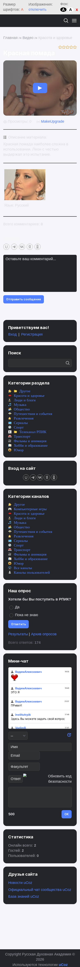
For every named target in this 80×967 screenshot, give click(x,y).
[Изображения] (24, 184)
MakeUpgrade (52, 121)
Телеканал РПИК (32, 432)
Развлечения (23, 418)
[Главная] (7, 20)
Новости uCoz (20, 883)
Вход (12, 334)
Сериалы (21, 423)
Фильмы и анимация (30, 441)
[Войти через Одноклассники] (37, 247)
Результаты (18, 634)
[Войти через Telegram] (14, 247)
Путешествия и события (33, 414)
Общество (22, 409)
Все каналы (23, 568)
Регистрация (32, 334)
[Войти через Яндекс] (30, 247)
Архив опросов (44, 634)
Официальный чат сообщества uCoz (39, 890)
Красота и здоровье (55, 38)
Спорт (19, 427)
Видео (28, 38)
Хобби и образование (31, 445)
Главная (10, 38)
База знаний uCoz (23, 896)
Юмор (19, 450)
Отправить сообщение (23, 299)
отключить (37, 9)
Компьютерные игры (30, 509)
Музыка (20, 405)
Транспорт (22, 436)
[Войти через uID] (6, 247)
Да (17, 607)
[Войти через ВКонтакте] (22, 247)
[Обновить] (69, 736)
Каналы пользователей (32, 572)
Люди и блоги (25, 400)
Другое (24, 391)
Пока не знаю (26, 615)
